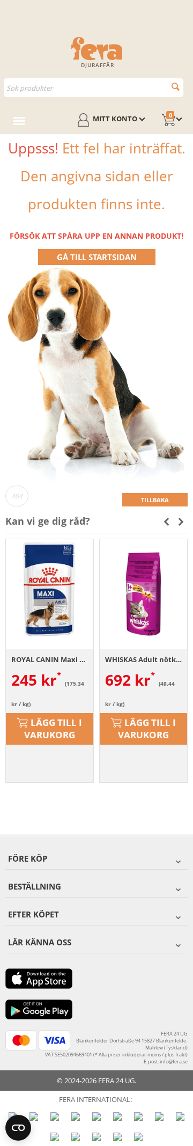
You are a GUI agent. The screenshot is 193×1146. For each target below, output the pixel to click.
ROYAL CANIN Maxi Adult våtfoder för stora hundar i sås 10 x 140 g (49, 659)
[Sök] (175, 86)
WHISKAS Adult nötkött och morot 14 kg (143, 659)
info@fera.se (174, 1061)
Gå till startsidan (97, 257)
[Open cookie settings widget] (18, 1128)
